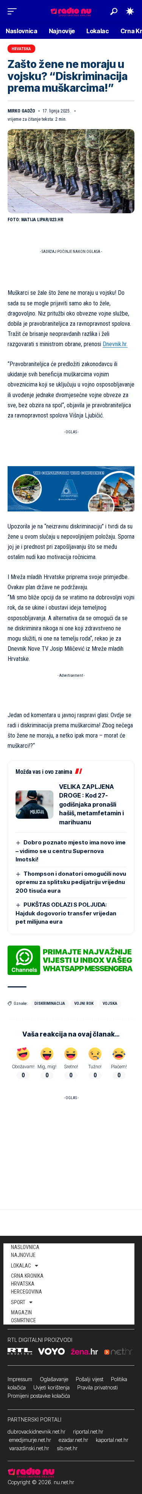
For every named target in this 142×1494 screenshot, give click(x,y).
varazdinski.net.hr (29, 1448)
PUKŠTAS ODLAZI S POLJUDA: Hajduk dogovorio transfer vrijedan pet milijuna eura (66, 913)
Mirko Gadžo (21, 111)
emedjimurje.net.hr (30, 1440)
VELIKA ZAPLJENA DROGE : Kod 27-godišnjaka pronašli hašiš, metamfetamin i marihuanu (91, 804)
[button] (14, 11)
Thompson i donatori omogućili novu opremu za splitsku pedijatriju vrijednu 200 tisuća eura (71, 882)
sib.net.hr (67, 1448)
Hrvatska (21, 48)
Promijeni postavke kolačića (39, 1395)
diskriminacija (49, 1003)
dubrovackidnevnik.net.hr (37, 1431)
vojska (110, 1003)
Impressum (20, 1379)
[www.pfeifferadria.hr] (71, 488)
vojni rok (84, 1003)
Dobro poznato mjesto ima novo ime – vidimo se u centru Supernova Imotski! (71, 851)
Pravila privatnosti (97, 1387)
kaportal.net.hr (112, 1440)
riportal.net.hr (88, 1431)
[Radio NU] (70, 11)
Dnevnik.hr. (115, 344)
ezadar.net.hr (73, 1440)
